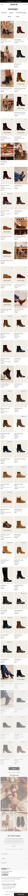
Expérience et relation (7, 888)
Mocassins (4, 12)
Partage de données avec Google (9, 885)
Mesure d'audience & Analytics (9, 887)
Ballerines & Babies (21, 12)
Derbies (11, 12)
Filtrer (17, 16)
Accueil (7, 849)
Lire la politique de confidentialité (8, 881)
